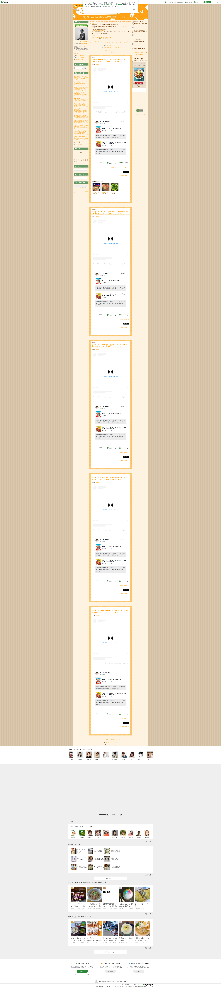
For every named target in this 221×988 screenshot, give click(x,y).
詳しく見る (110, 971)
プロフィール (78, 41)
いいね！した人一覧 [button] (116, 167)
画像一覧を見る (78, 144)
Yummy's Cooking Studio (98, 30)
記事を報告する (125, 175)
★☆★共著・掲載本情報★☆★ (139, 54)
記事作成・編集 (79, 59)
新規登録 (207, 2)
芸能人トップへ (110, 878)
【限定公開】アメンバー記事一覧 (111, 47)
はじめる (82, 971)
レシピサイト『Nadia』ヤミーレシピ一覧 (101, 37)
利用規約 (117, 986)
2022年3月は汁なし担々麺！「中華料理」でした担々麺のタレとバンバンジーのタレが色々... (110, 611)
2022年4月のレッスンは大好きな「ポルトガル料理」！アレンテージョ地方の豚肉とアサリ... (81, 91)
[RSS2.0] (139, 112)
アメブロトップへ (110, 952)
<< (79, 152)
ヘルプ (151, 986)
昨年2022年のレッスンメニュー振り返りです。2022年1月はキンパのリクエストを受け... (81, 103)
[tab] (72, 826)
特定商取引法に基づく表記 (141, 986)
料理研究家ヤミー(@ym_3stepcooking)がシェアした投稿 (110, 112)
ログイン (216, 2)
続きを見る (84, 50)
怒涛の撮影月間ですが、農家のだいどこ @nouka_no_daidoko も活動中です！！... (81, 139)
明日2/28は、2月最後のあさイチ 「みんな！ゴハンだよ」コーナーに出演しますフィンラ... (81, 131)
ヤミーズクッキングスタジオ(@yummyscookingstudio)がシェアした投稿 (113, 264)
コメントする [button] (112, 163)
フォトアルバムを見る (111, 745)
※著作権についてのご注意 (140, 114)
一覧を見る (77, 142)
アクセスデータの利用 (127, 986)
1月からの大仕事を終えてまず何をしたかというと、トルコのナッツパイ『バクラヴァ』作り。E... (110, 60)
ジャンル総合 (88, 826)
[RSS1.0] (139, 110)
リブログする (124, 163)
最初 (112, 52)
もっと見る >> (108, 181)
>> (82, 152)
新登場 (76, 826)
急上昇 (81, 826)
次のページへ (116, 52)
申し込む (138, 971)
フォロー (80, 186)
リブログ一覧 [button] (126, 167)
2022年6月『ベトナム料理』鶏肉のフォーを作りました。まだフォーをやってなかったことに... (110, 212)
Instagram (98, 64)
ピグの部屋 (84, 41)
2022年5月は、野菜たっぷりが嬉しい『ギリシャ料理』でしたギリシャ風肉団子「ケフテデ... (81, 87)
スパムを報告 (100, 986)
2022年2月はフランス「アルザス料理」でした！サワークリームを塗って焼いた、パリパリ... (81, 99)
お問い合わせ (109, 986)
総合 (72, 826)
